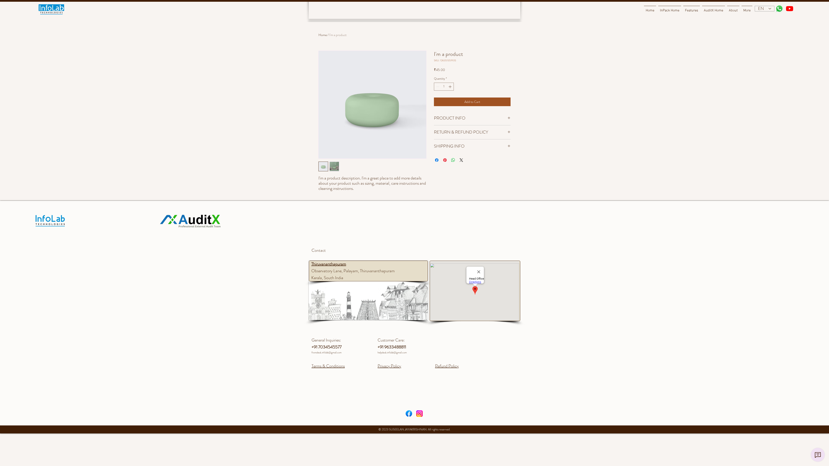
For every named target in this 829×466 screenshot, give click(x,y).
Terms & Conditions (328, 366)
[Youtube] (789, 8)
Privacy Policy (389, 366)
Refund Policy (447, 366)
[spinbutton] (444, 86)
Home (322, 34)
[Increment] (450, 86)
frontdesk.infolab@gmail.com (327, 352)
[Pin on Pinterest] (445, 160)
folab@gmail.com (398, 352)
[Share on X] (461, 160)
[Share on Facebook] (436, 160)
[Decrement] (437, 86)
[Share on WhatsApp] (453, 160)
